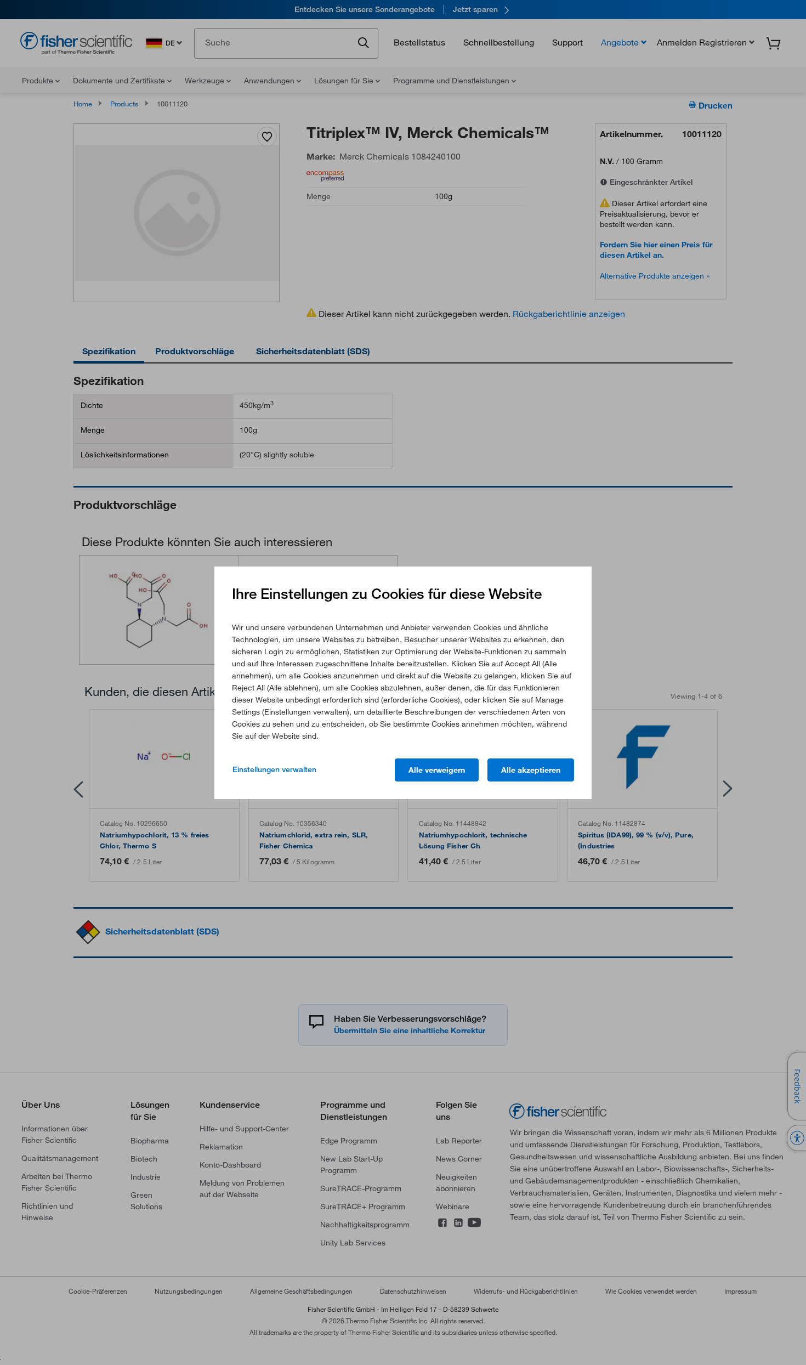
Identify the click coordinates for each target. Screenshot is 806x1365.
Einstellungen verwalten (274, 769)
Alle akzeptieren (530, 770)
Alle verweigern (436, 770)
